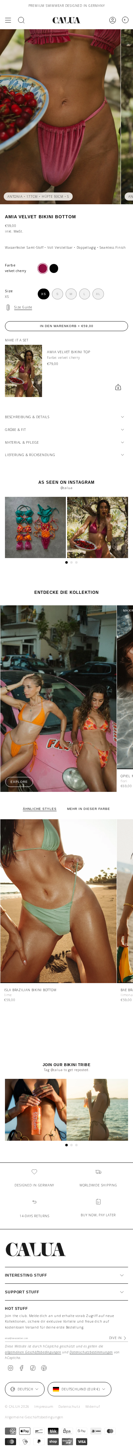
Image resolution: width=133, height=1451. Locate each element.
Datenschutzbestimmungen (91, 1352)
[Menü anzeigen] (8, 20)
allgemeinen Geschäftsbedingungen (33, 1352)
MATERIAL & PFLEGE (22, 442)
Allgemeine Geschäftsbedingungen (34, 1417)
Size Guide (23, 307)
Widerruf (92, 1406)
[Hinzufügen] (118, 387)
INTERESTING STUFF (26, 1275)
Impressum (44, 1406)
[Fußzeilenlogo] (36, 1249)
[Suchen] (21, 20)
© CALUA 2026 (17, 1406)
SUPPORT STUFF (22, 1292)
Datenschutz (69, 1406)
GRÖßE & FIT (15, 429)
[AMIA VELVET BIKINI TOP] (23, 371)
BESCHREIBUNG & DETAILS (27, 417)
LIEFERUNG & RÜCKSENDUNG (30, 455)
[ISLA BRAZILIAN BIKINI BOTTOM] (58, 901)
